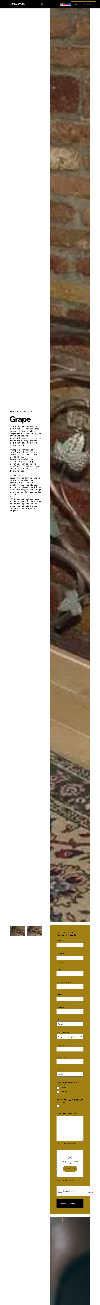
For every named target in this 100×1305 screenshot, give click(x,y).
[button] (42, 4)
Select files (70, 1169)
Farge (59, 1070)
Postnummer (61, 1007)
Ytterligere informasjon (67, 1113)
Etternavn (60, 962)
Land (58, 1019)
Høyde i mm (61, 1045)
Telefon (64, 1091)
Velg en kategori (63, 1032)
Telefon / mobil (64, 982)
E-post (60, 969)
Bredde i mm (61, 1057)
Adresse (60, 995)
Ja (61, 1105)
